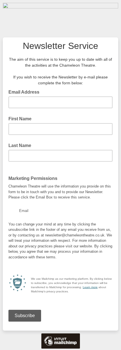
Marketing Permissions (32, 178)
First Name (20, 118)
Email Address (25, 92)
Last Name (19, 145)
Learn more (90, 287)
